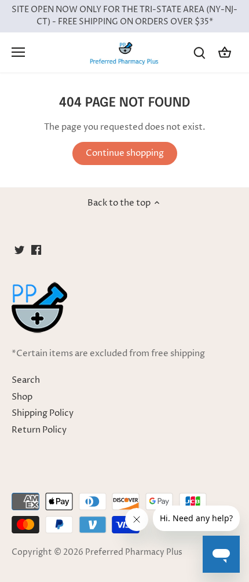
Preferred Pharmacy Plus (133, 552)
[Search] (199, 52)
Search (26, 380)
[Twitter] (19, 249)
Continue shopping (125, 153)
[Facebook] (36, 249)
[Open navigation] (18, 52)
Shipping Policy (43, 413)
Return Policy (39, 430)
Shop (22, 397)
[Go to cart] (225, 52)
